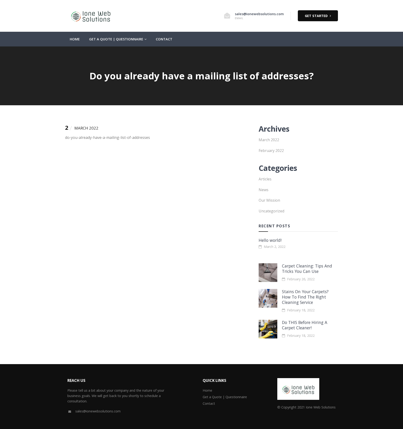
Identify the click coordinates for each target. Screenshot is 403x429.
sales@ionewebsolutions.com (259, 14)
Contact (164, 39)
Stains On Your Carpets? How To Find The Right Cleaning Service (305, 297)
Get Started (317, 16)
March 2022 (269, 139)
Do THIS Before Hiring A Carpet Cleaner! (304, 325)
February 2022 (271, 150)
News (263, 189)
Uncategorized (271, 211)
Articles (265, 179)
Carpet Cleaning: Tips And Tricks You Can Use (307, 268)
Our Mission (269, 200)
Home (75, 39)
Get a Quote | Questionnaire (116, 39)
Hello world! (270, 240)
